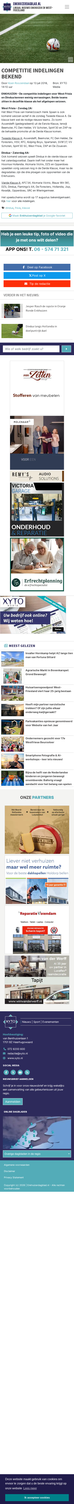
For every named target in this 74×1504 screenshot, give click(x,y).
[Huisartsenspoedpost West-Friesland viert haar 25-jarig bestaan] (12, 693)
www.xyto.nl (15, 1058)
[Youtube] (20, 1072)
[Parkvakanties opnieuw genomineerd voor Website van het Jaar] (12, 727)
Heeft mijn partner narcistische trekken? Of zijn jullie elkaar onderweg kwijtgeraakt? (45, 708)
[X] (13, 1072)
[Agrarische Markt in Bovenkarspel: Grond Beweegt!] (12, 676)
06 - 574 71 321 (51, 249)
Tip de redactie (39, 284)
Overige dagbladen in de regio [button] (22, 1153)
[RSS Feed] (27, 1072)
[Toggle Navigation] (67, 7)
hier (8, 201)
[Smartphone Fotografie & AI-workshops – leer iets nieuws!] (12, 761)
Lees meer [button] (30, 1488)
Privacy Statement (14, 1177)
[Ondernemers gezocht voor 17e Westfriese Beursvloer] (12, 744)
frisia (18, 207)
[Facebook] (6, 1072)
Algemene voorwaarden (16, 1165)
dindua (9, 207)
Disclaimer (9, 1171)
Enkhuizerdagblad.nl (27, 4)
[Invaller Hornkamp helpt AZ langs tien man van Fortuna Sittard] (12, 659)
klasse (26, 207)
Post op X (38, 275)
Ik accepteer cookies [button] (37, 1497)
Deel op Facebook (39, 267)
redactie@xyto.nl (18, 1053)
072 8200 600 (16, 1048)
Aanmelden (12, 1101)
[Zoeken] (66, 348)
